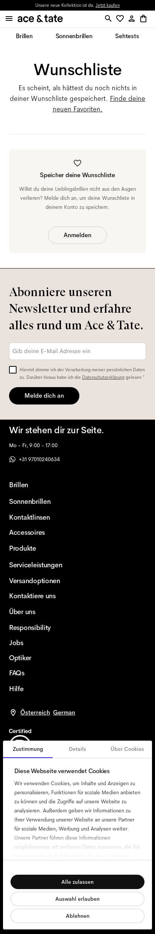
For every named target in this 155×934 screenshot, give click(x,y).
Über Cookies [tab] (127, 749)
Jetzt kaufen (108, 5)
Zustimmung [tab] (28, 749)
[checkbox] (13, 370)
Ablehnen (78, 915)
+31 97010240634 (39, 459)
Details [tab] (77, 749)
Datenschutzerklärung (103, 377)
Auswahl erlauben (77, 898)
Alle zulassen (77, 881)
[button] (121, 19)
